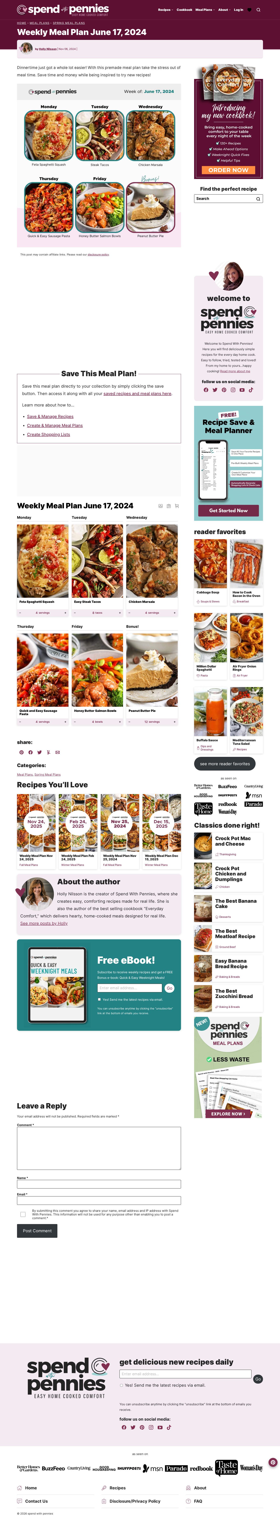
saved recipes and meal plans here (137, 393)
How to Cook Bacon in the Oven (246, 594)
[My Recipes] (249, 9)
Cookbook (184, 10)
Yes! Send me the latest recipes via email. (133, 999)
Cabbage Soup (208, 592)
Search (258, 199)
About (223, 10)
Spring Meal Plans (69, 23)
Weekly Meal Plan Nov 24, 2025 (36, 857)
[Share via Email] (57, 753)
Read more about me (235, 371)
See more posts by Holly (44, 923)
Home (21, 23)
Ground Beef (227, 946)
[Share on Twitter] (39, 753)
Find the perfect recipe (228, 189)
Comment (25, 1125)
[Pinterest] (224, 389)
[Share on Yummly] (48, 753)
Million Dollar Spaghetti (206, 668)
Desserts (225, 916)
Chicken (224, 886)
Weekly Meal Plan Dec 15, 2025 (161, 857)
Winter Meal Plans (72, 864)
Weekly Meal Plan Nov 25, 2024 (119, 857)
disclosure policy (98, 254)
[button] (177, 506)
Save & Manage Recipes (50, 416)
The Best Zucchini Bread (234, 993)
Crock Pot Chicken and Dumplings (230, 873)
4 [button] (43, 612)
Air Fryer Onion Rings (244, 668)
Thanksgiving (227, 854)
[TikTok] (251, 389)
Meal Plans (204, 10)
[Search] (258, 9)
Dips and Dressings (207, 748)
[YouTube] (242, 389)
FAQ (198, 1501)
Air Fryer (242, 675)
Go (169, 988)
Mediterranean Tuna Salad (244, 742)
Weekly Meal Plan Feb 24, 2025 (77, 857)
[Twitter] (215, 389)
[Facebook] (206, 389)
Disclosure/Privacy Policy (135, 1501)
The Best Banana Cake (236, 903)
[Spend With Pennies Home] (63, 9)
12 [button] (152, 722)
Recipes (164, 10)
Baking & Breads (229, 976)
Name (22, 1178)
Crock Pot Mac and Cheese (233, 841)
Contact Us (36, 1501)
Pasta (204, 675)
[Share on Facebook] (30, 753)
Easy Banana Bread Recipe (231, 963)
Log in (238, 10)
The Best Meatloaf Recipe (235, 933)
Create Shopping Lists (48, 434)
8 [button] (97, 612)
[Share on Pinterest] (21, 753)
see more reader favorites (225, 763)
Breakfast (243, 601)
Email (22, 1194)
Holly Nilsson (48, 49)
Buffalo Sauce (207, 740)
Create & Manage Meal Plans (55, 425)
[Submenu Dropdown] (172, 10)
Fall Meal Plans (28, 864)
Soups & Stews (210, 601)
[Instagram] (233, 389)
